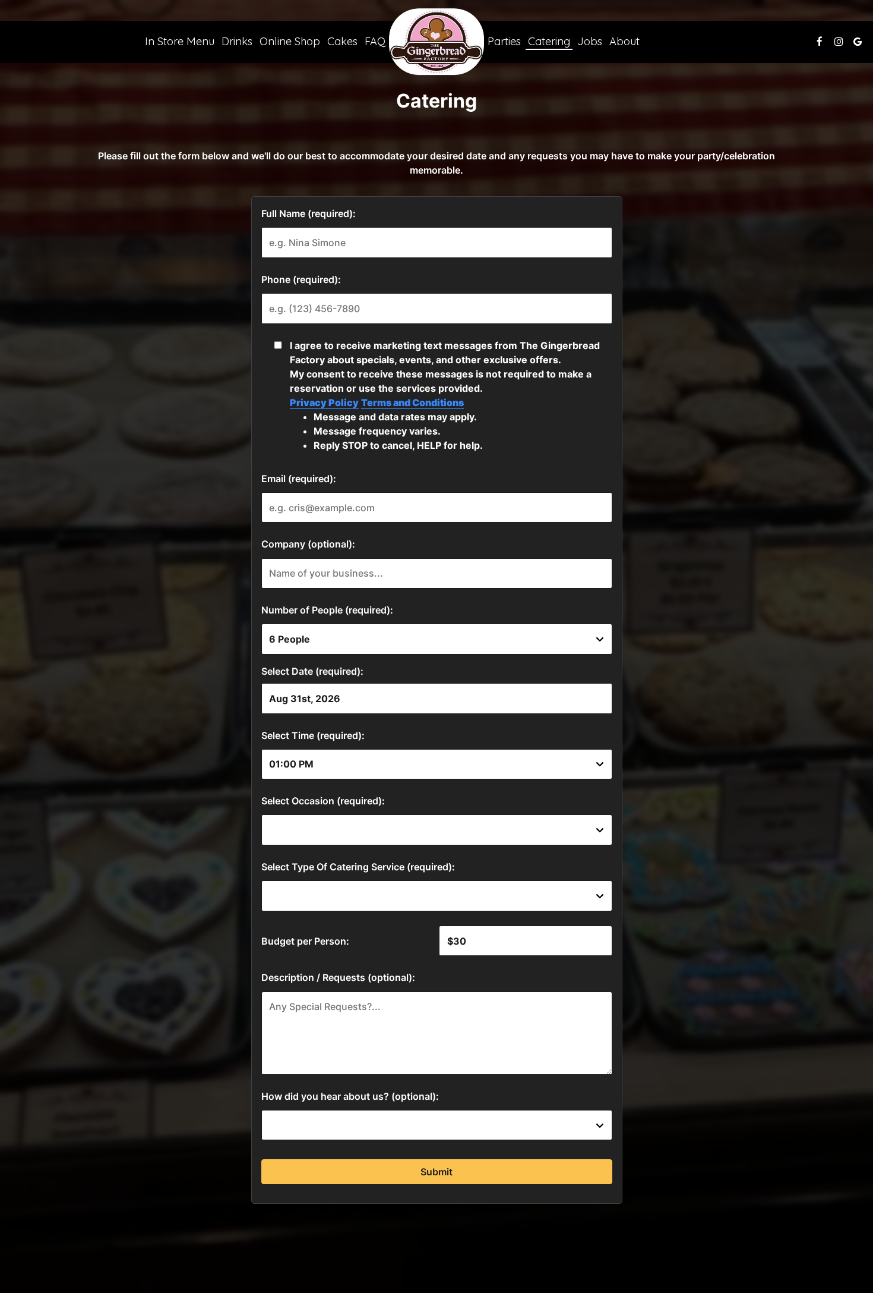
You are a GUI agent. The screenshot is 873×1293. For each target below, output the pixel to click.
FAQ (375, 42)
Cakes (342, 42)
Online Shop (290, 42)
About (624, 42)
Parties (504, 42)
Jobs (589, 42)
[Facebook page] (819, 41)
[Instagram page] (838, 41)
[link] (436, 41)
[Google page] (857, 41)
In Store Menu (179, 42)
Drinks (237, 42)
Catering (549, 42)
